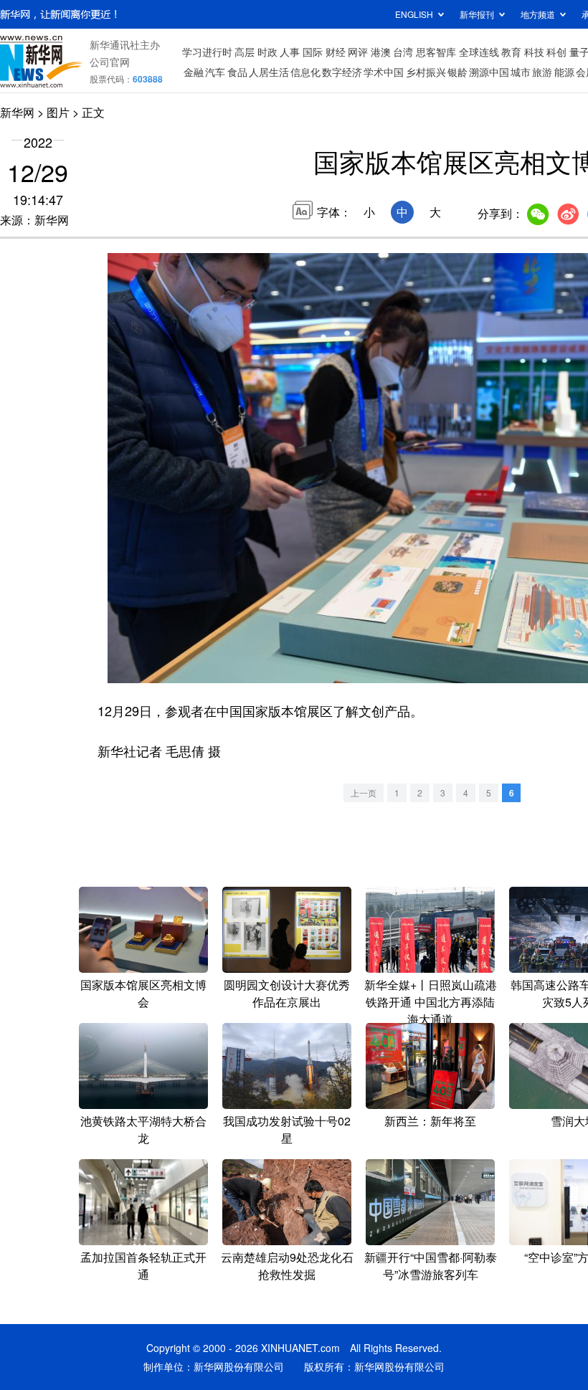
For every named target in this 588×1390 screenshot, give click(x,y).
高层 (244, 51)
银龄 (457, 72)
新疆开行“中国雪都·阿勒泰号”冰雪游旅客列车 (430, 1265)
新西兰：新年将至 (430, 1121)
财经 (336, 51)
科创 (556, 51)
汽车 (215, 72)
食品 (237, 72)
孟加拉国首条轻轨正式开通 (143, 1265)
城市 (521, 72)
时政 (267, 51)
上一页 (363, 792)
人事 (290, 51)
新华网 (17, 112)
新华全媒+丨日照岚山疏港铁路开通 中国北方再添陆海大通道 (430, 1001)
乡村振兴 (426, 72)
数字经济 (342, 72)
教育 (511, 51)
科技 (534, 51)
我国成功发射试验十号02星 (287, 1129)
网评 (358, 51)
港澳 (381, 51)
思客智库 (436, 51)
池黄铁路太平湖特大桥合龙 (143, 1129)
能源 (564, 72)
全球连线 (479, 51)
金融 (194, 72)
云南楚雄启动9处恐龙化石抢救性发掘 (287, 1265)
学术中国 (384, 72)
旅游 (542, 72)
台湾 (403, 51)
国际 (313, 51)
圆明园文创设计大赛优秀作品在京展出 (287, 993)
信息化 (305, 72)
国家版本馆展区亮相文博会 (143, 993)
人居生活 (269, 72)
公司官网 (110, 61)
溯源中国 (489, 72)
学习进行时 (207, 51)
